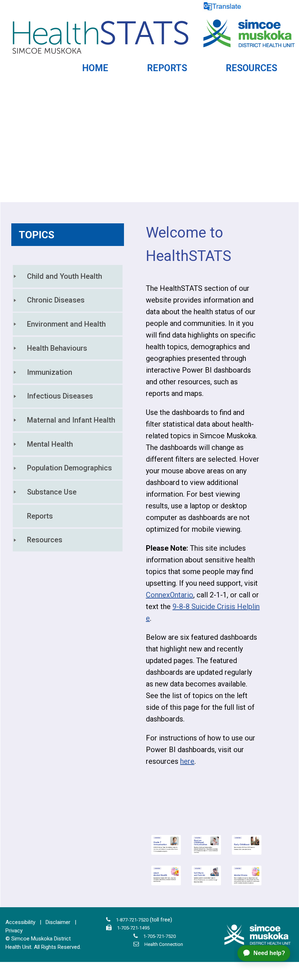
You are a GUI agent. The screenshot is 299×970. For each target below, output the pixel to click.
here (187, 761)
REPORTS (167, 68)
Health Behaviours (57, 348)
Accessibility (20, 922)
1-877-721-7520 (132, 920)
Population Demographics (69, 467)
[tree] (67, 408)
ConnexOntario (169, 594)
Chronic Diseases (56, 300)
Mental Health (50, 444)
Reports (40, 516)
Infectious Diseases (60, 396)
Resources (44, 539)
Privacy (14, 930)
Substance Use (52, 492)
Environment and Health (66, 324)
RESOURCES (251, 68)
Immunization (49, 372)
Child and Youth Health (64, 276)
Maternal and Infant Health (71, 420)
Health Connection (163, 944)
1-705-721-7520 (159, 936)
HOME (95, 68)
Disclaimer (58, 922)
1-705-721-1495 (133, 928)
